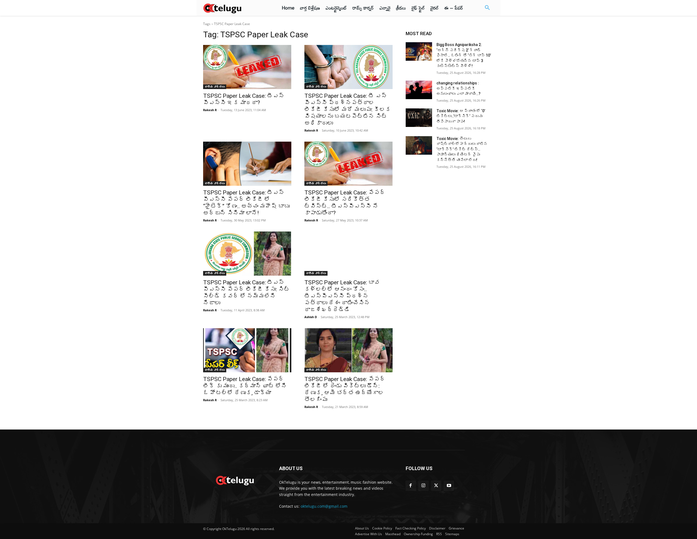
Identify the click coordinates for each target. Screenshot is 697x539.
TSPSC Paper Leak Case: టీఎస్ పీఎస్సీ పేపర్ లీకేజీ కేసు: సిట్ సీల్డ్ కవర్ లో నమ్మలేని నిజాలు (246, 292)
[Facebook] (411, 486)
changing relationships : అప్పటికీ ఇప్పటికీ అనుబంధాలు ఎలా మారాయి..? (458, 88)
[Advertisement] (179, 100)
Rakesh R (210, 110)
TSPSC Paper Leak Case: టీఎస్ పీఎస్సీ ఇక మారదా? (243, 99)
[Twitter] (436, 486)
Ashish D (310, 317)
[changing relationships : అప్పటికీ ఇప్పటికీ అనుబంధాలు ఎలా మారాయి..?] (419, 90)
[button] (487, 7)
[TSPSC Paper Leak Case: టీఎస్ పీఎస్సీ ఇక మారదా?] (247, 67)
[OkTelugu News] (234, 479)
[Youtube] (449, 486)
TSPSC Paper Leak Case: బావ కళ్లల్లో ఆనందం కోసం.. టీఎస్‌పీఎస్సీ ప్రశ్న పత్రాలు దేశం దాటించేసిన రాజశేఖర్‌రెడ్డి (342, 296)
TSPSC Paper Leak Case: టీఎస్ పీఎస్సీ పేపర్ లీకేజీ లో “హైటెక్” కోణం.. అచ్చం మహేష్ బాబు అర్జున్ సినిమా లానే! (246, 202)
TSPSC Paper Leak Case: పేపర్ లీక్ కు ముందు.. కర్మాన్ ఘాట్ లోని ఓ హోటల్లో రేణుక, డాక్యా (245, 386)
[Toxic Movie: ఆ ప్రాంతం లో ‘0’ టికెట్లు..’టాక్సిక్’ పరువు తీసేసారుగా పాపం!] (419, 117)
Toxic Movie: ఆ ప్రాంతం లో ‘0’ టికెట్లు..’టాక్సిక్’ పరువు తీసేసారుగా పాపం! (460, 116)
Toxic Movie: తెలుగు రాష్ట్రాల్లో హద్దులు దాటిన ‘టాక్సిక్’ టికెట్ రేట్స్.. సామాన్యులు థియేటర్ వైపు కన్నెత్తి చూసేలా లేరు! (462, 149)
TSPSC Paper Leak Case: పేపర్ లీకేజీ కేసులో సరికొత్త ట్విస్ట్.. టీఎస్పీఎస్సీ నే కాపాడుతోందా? (345, 202)
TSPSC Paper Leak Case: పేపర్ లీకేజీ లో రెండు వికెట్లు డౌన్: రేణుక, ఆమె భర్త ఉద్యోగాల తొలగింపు (345, 389)
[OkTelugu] (234, 7)
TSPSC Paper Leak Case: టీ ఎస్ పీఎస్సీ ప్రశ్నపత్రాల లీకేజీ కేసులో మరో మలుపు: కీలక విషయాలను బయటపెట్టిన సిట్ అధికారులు (347, 109)
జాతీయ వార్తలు (215, 87)
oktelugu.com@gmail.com (324, 506)
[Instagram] (423, 486)
